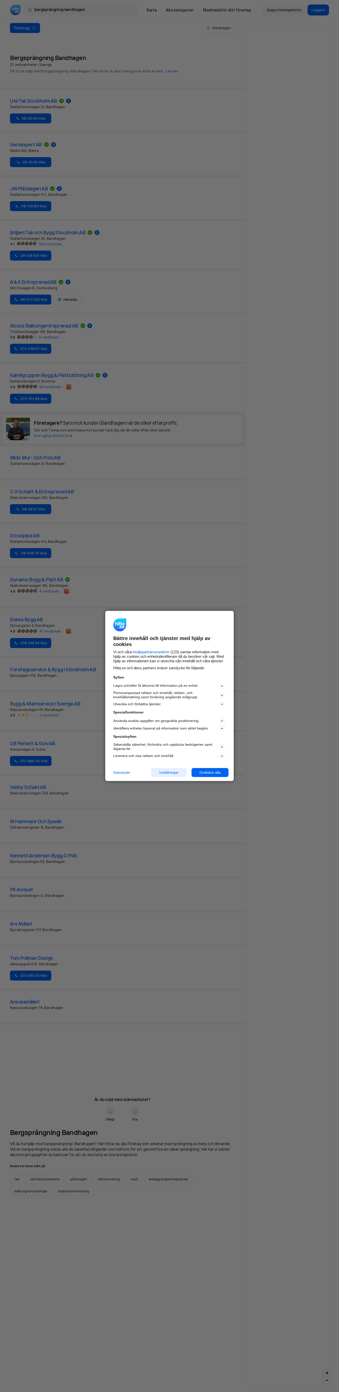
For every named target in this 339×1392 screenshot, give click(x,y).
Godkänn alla (210, 772)
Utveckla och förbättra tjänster (137, 704)
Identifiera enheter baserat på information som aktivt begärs (160, 728)
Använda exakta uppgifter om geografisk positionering (155, 721)
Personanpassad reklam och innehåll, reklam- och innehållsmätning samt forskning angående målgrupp (155, 695)
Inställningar (168, 772)
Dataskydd (121, 772)
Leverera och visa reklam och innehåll (143, 756)
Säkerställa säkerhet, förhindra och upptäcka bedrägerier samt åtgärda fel (162, 746)
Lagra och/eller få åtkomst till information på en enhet (155, 686)
